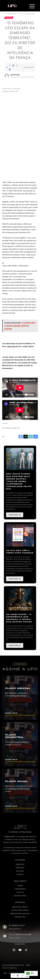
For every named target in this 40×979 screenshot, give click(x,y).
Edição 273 (16, 428)
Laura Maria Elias (15, 74)
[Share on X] (13, 65)
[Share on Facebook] (9, 65)
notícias (9, 17)
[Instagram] (14, 950)
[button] (32, 6)
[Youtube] (20, 950)
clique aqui (11, 346)
